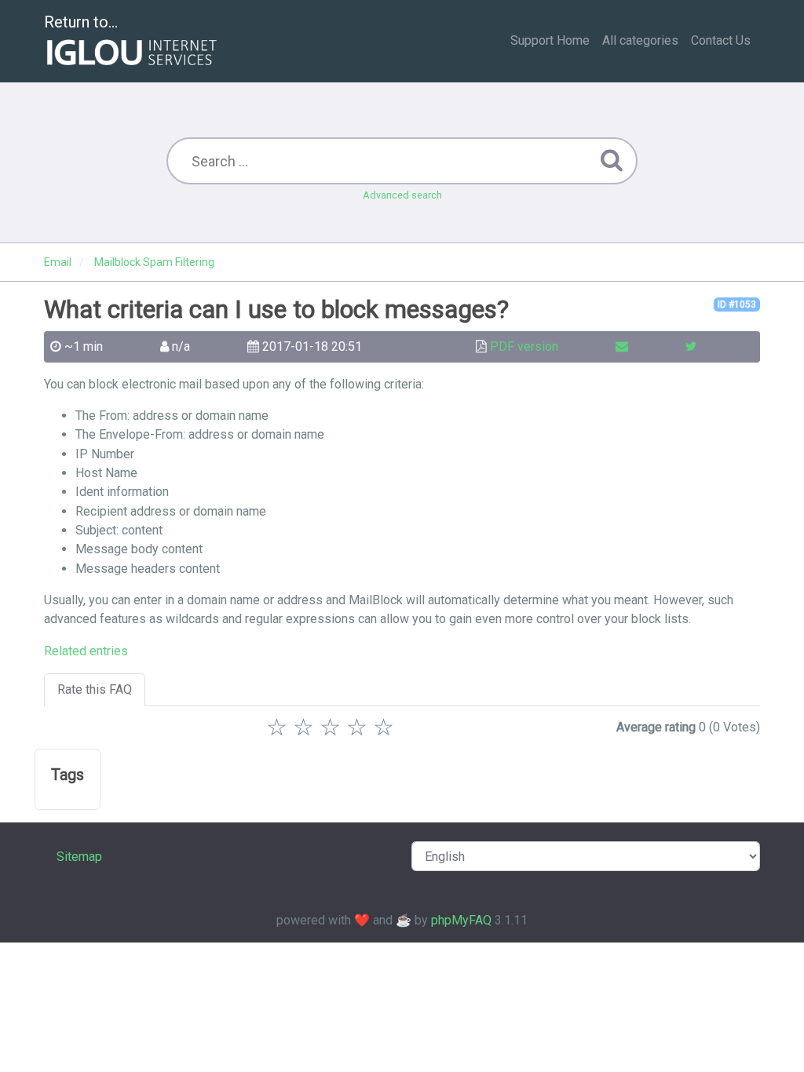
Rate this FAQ (94, 689)
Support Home (550, 40)
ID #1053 (737, 304)
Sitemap (79, 856)
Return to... (81, 22)
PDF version (524, 346)
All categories (640, 40)
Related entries (86, 651)
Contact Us (721, 40)
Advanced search (402, 195)
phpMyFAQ (461, 920)
